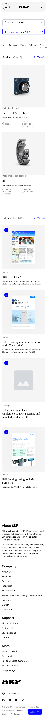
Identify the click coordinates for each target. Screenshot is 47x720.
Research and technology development (22, 595)
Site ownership (8, 710)
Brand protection (10, 651)
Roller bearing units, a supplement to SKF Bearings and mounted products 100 (21, 414)
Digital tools (8, 628)
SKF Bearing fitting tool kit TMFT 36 (18, 481)
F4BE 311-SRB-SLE (14, 113)
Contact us (7, 637)
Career (5, 605)
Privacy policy (33, 707)
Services (6, 581)
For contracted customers (15, 661)
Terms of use (20, 707)
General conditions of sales (27, 710)
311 (4, 180)
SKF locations (9, 633)
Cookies (5, 714)
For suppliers (8, 656)
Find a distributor (10, 623)
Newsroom (7, 609)
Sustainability (8, 590)
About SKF (7, 571)
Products (6, 576)
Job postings (8, 670)
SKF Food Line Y (12, 277)
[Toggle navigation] (6, 7)
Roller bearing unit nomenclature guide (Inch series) (21, 343)
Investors (6, 600)
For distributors (10, 665)
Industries (7, 586)
